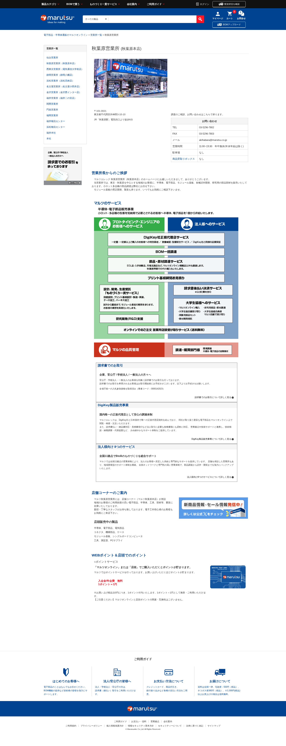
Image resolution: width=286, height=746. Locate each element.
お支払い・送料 (138, 721)
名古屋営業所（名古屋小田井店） (64, 86)
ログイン (204, 4)
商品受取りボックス (183, 158)
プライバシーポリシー (91, 726)
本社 (49, 138)
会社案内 (132, 4)
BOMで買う (73, 4)
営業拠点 (155, 721)
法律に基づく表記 (194, 726)
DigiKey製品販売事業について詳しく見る (211, 439)
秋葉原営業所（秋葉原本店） (62, 63)
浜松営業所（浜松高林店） (60, 80)
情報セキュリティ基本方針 (141, 726)
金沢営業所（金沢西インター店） (64, 92)
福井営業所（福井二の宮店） (62, 98)
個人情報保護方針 (115, 726)
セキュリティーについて (170, 726)
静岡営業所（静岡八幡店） (60, 75)
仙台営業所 (52, 57)
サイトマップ (214, 726)
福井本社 (51, 132)
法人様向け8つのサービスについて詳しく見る (209, 477)
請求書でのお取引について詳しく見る (213, 397)
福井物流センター (56, 121)
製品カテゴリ (49, 4)
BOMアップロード (232, 24)
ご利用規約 (71, 726)
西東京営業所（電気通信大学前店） (65, 69)
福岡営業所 (52, 115)
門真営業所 (52, 109)
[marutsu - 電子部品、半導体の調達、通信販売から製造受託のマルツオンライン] (57, 19)
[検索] (200, 19)
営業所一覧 (96, 35)
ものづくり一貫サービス (103, 4)
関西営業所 (52, 103)
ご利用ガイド (154, 4)
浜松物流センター (56, 127)
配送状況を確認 (231, 4)
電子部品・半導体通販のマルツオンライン (66, 35)
